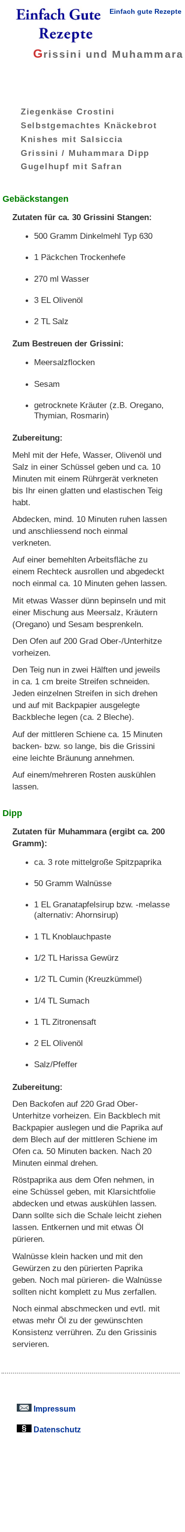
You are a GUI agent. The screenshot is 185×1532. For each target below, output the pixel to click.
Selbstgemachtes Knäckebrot (89, 125)
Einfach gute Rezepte (146, 11)
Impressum (53, 1408)
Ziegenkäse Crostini (68, 111)
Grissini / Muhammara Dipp (85, 152)
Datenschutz (56, 1429)
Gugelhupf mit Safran (71, 166)
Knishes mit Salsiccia (72, 139)
